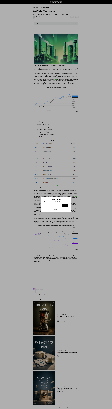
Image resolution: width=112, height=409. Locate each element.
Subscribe (65, 205)
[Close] (68, 198)
